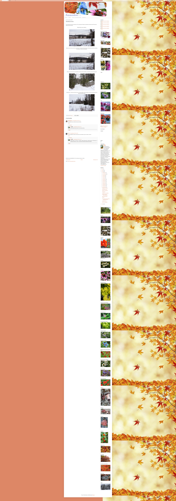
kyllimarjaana (70, 120)
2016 (102, 170)
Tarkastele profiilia (103, 165)
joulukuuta (103, 172)
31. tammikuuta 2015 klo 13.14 (77, 139)
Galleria (70, 17)
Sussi (68, 133)
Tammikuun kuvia (104, 189)
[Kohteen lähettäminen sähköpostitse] (74, 115)
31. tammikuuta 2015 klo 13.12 (77, 126)
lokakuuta (103, 175)
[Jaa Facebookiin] (77, 115)
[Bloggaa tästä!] (75, 115)
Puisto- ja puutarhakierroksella (76, 17)
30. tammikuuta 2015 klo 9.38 (74, 133)
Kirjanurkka (84, 17)
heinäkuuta (104, 179)
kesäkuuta (103, 180)
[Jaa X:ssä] (76, 115)
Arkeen (103, 197)
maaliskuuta (104, 184)
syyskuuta (103, 176)
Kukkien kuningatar (105, 190)
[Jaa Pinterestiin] (78, 115)
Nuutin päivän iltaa (104, 196)
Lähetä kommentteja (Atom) (71, 161)
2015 (102, 171)
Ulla (70, 126)
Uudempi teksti (68, 159)
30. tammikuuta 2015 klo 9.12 (76, 120)
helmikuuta (104, 185)
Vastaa (69, 123)
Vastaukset (70, 137)
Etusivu (66, 17)
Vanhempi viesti (95, 159)
